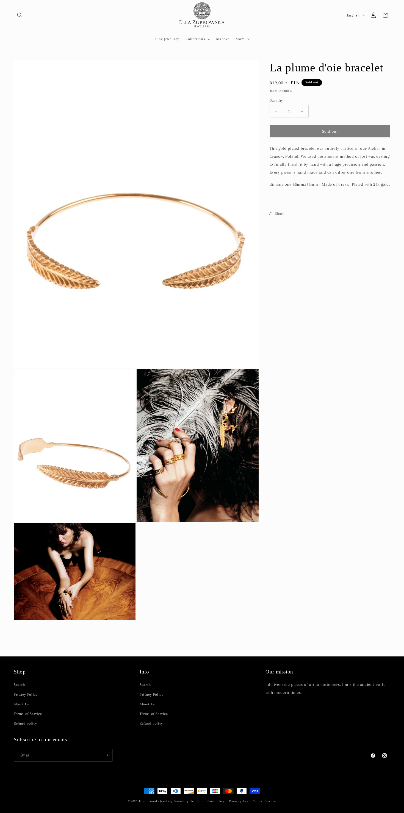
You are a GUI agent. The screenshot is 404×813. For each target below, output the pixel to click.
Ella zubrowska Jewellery (156, 801)
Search (19, 685)
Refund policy (25, 723)
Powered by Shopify (186, 801)
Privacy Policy (25, 694)
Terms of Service (28, 714)
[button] (20, 15)
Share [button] (279, 213)
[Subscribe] (106, 754)
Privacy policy (238, 801)
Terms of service (264, 801)
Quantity (276, 100)
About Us (21, 704)
